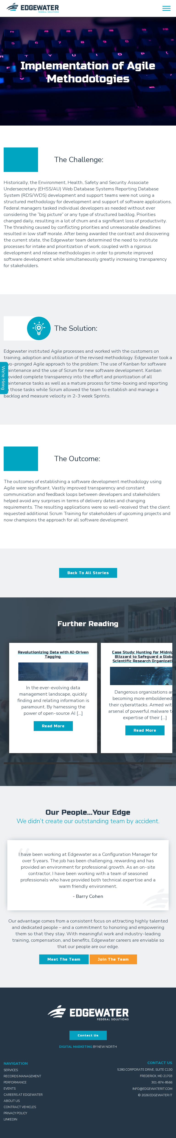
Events (10, 1088)
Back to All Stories (88, 573)
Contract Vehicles (20, 1107)
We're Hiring (3, 378)
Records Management (22, 1076)
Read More (53, 726)
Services (11, 1070)
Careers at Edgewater (23, 1095)
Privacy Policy (15, 1113)
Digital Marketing (75, 1047)
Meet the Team (63, 959)
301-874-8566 (161, 1082)
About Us (12, 1101)
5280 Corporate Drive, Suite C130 (144, 1069)
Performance (15, 1082)
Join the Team (113, 959)
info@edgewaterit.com (152, 1089)
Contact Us (88, 1035)
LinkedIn (10, 1119)
